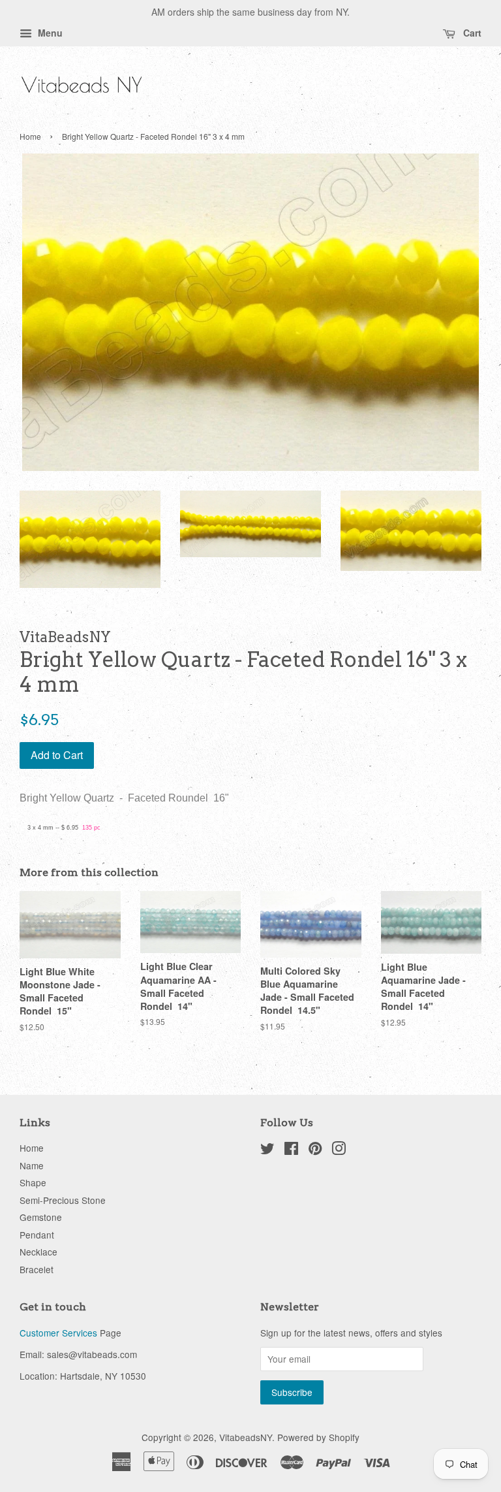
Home (30, 136)
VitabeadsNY (245, 1437)
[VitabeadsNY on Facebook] (291, 1150)
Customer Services (58, 1332)
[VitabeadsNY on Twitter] (267, 1150)
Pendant (37, 1234)
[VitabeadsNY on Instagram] (338, 1150)
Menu (49, 32)
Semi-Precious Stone (63, 1200)
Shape (33, 1182)
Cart (471, 32)
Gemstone (41, 1217)
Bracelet (36, 1269)
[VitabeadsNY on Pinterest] (315, 1150)
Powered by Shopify (318, 1437)
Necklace (38, 1251)
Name (32, 1165)
